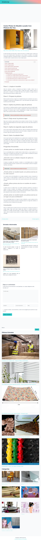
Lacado (9, 50)
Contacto (16, 539)
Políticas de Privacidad (22, 539)
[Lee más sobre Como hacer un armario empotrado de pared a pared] (29, 232)
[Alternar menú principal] (39, 2)
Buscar (3, 327)
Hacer (11, 243)
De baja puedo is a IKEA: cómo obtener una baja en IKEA (12, 466)
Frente (11, 514)
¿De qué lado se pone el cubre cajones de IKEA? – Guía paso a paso (15, 413)
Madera (13, 243)
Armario (22, 242)
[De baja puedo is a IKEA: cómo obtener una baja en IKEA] (20, 451)
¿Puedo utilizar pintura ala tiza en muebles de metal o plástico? (17, 78)
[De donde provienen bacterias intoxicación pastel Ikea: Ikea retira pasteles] (20, 425)
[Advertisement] (20, 11)
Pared (35, 242)
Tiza (21, 50)
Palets (3, 484)
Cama (5, 514)
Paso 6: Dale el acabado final (10, 71)
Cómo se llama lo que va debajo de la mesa (11, 269)
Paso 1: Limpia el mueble (9, 63)
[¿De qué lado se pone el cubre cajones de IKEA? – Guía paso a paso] (20, 399)
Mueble (13, 50)
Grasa (36, 483)
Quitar (22, 484)
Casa (5, 529)
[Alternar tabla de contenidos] (34, 62)
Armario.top (5, 2)
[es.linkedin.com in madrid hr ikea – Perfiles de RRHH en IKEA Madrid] (20, 346)
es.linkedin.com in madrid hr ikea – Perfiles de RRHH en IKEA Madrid (15, 360)
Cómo (7, 50)
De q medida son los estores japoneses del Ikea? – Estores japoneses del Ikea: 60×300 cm (19, 384)
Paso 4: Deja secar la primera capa (11, 68)
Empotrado (30, 242)
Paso (4, 244)
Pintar (16, 50)
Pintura (18, 50)
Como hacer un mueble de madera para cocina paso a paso (11, 242)
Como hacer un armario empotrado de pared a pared (29, 240)
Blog (4, 50)
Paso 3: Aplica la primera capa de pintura (12, 66)
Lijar (13, 498)
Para (18, 243)
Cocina (6, 243)
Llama (11, 271)
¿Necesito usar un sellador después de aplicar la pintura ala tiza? (17, 75)
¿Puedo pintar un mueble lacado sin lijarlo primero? (15, 74)
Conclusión (7, 81)
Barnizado (4, 498)
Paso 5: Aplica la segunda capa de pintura (12, 69)
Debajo (8, 271)
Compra (23, 498)
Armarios (23, 483)
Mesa (13, 271)
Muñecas (8, 530)
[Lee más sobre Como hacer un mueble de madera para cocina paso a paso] (11, 233)
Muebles (16, 483)
